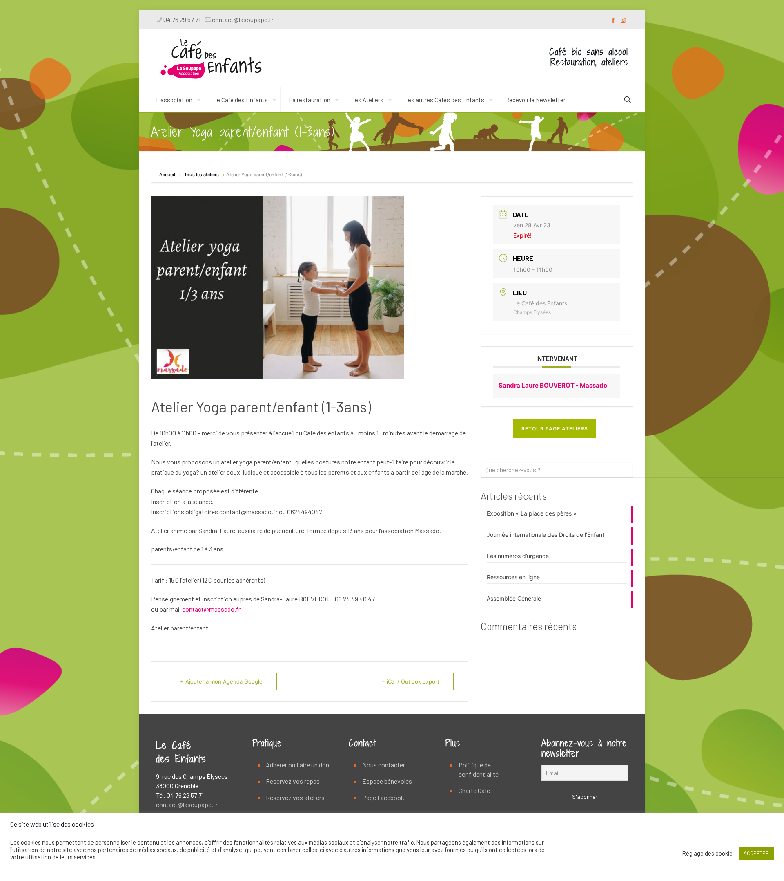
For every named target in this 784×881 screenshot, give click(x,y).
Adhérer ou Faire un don (297, 765)
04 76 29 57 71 (181, 19)
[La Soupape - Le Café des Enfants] (211, 58)
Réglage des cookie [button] (707, 853)
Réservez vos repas (293, 781)
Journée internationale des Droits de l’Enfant (545, 534)
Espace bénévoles (387, 781)
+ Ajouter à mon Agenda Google (221, 681)
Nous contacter (383, 765)
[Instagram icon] (623, 20)
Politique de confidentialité (479, 769)
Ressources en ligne (513, 577)
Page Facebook (383, 797)
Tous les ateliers (201, 174)
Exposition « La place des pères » (532, 513)
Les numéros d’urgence (518, 555)
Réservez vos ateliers (295, 797)
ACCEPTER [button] (756, 853)
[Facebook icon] (613, 20)
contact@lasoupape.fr (243, 19)
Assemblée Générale (514, 598)
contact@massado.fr (211, 609)
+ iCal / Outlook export (410, 681)
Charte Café (474, 790)
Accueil (167, 174)
